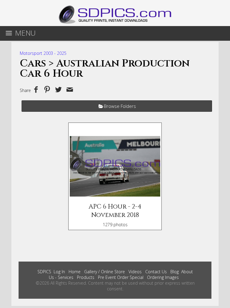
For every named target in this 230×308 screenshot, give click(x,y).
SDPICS (44, 271)
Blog (174, 271)
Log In (59, 271)
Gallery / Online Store (104, 271)
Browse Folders (120, 106)
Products (85, 277)
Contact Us (156, 271)
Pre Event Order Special (120, 277)
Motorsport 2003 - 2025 (43, 53)
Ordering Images (163, 277)
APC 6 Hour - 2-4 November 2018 (115, 211)
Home (75, 271)
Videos (135, 271)
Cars (33, 63)
